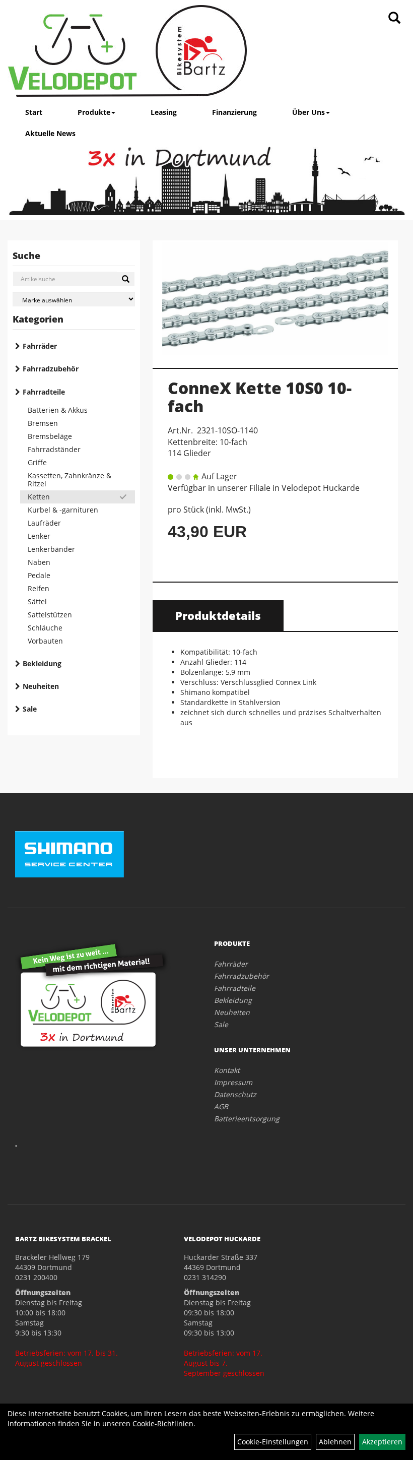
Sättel (37, 601)
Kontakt (227, 1070)
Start (33, 112)
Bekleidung (42, 663)
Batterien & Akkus (58, 410)
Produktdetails (218, 615)
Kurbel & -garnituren (63, 510)
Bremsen (43, 423)
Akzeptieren (382, 1441)
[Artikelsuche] (394, 18)
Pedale (39, 575)
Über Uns (308, 112)
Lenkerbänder (51, 549)
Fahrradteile (44, 392)
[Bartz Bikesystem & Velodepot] (127, 51)
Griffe (37, 462)
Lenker (39, 536)
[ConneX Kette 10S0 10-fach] (275, 298)
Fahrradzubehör (51, 368)
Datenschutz (235, 1094)
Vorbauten (45, 641)
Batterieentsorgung (247, 1118)
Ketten (39, 496)
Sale (30, 709)
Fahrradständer (54, 449)
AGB (221, 1106)
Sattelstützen (50, 614)
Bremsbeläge (50, 436)
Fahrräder (40, 346)
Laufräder (44, 523)
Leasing (164, 112)
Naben (39, 562)
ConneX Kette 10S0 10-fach (260, 396)
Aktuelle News (50, 133)
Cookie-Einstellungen (272, 1441)
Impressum (233, 1082)
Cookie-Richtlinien (162, 1423)
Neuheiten (41, 686)
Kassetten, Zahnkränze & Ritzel (69, 479)
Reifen (38, 588)
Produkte (94, 112)
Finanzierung (234, 112)
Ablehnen (335, 1441)
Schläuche (45, 627)
